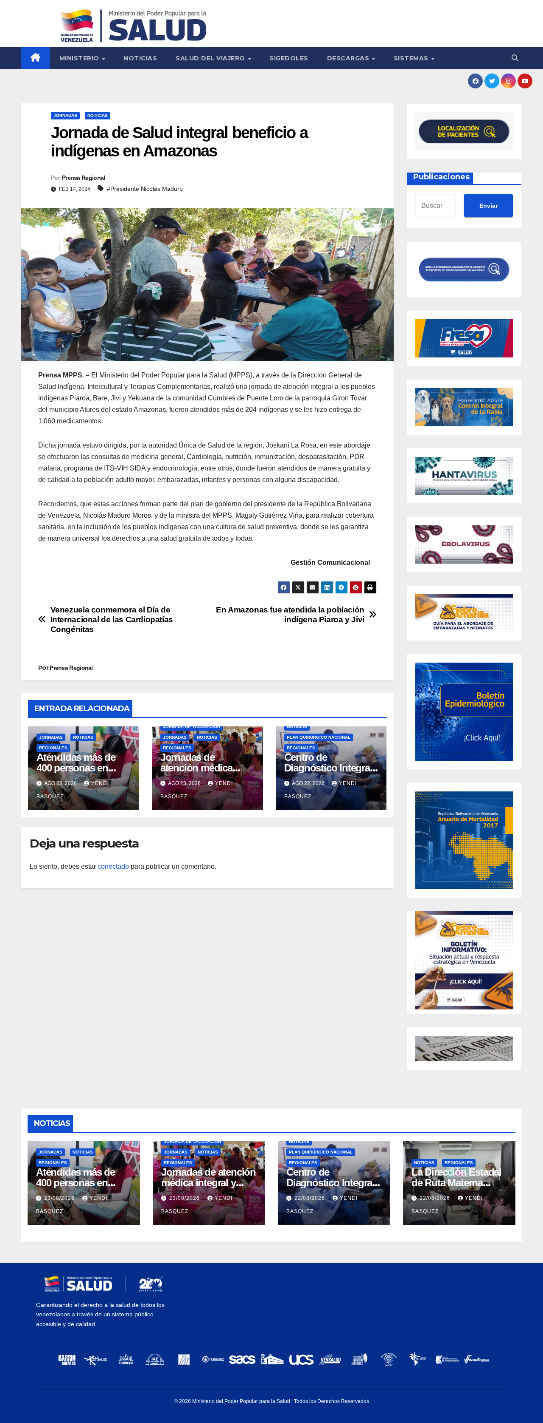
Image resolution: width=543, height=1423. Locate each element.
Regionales (53, 748)
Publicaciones (441, 176)
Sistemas (412, 58)
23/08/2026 (60, 1198)
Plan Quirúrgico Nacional (318, 737)
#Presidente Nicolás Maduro (145, 188)
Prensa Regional (83, 177)
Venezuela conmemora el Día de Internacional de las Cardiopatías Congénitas (111, 619)
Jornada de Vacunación (191, 726)
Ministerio (80, 58)
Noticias (140, 58)
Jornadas (65, 115)
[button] (515, 58)
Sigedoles (288, 58)
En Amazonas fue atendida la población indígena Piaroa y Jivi (290, 614)
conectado (113, 866)
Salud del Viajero (211, 58)
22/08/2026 (310, 1198)
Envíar (488, 205)
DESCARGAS (349, 58)
